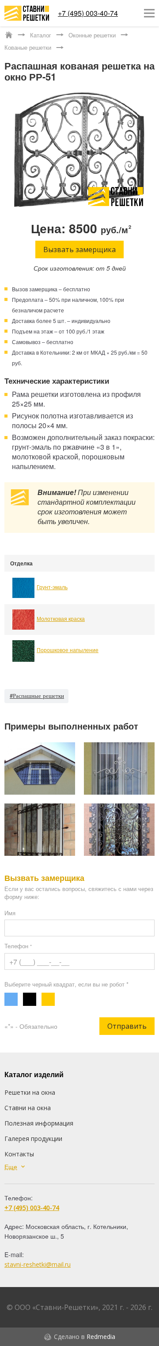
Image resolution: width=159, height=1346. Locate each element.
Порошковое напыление (67, 649)
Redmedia (101, 1336)
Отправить (127, 1026)
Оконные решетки (92, 35)
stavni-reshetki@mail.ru (37, 1264)
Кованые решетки (27, 47)
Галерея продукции (33, 1138)
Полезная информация (38, 1123)
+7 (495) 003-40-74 (88, 13)
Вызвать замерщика (79, 249)
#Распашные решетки (37, 695)
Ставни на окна (27, 1108)
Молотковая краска (61, 618)
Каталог (40, 35)
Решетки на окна (29, 1092)
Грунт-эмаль (52, 586)
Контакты (19, 1154)
